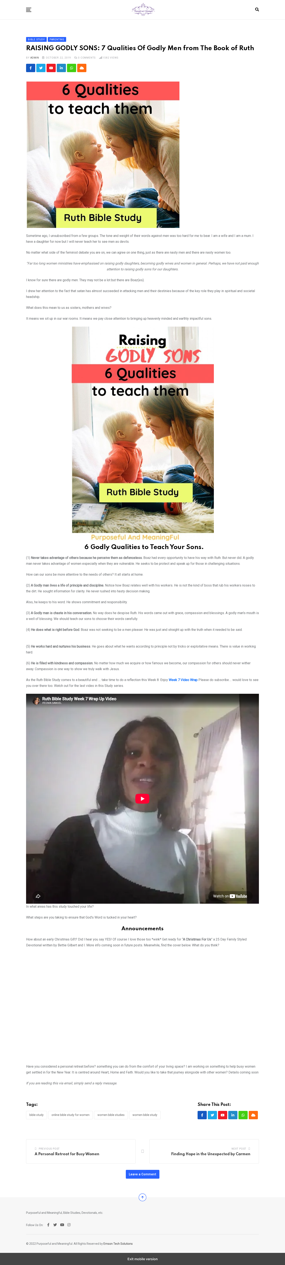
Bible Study (36, 1115)
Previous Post (49, 1148)
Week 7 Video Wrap (183, 680)
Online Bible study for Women (71, 1115)
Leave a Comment (142, 1174)
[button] (28, 10)
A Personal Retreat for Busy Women (67, 1154)
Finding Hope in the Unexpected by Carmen (210, 1154)
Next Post (239, 1148)
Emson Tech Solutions (118, 1243)
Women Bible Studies (111, 1115)
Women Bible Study (144, 1115)
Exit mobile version (142, 1259)
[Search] (257, 9)
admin (34, 57)
